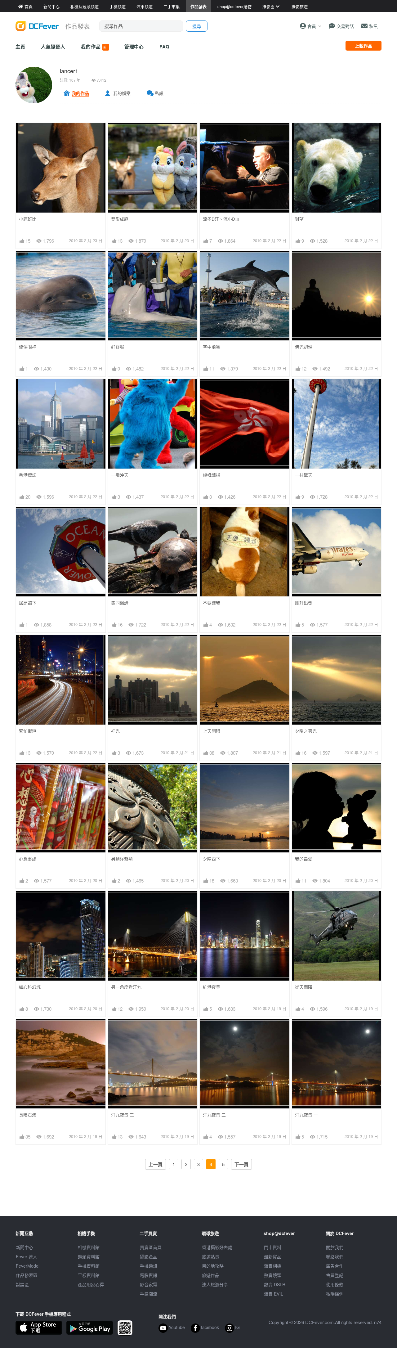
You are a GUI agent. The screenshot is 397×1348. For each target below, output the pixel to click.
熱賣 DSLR (274, 1284)
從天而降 (303, 987)
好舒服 (117, 347)
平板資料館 (89, 1275)
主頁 (20, 46)
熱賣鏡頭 (272, 1275)
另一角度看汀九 (126, 987)
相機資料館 (89, 1247)
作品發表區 (27, 1275)
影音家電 (148, 1284)
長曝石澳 (27, 1115)
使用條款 (334, 1284)
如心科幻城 (30, 987)
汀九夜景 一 (306, 1115)
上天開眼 (211, 731)
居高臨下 (27, 603)
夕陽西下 (211, 859)
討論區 (22, 1284)
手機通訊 (148, 1266)
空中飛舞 (211, 347)
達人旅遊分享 (215, 1284)
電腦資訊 (148, 1275)
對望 (299, 219)
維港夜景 (211, 987)
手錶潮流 (148, 1294)
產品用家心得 (91, 1284)
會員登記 (334, 1275)
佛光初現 (303, 347)
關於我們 (334, 1247)
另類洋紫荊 (122, 859)
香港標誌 (27, 475)
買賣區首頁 (151, 1247)
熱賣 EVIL (273, 1294)
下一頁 (241, 1164)
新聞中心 (24, 1247)
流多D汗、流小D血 (221, 219)
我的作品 (94, 46)
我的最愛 (303, 859)
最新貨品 (272, 1256)
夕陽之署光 (306, 731)
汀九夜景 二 (214, 1115)
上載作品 (363, 46)
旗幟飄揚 (211, 475)
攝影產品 (148, 1256)
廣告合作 (334, 1266)
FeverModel (27, 1266)
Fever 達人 (26, 1256)
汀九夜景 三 (122, 1115)
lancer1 (69, 71)
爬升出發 (303, 603)
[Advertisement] (198, 1202)
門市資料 (272, 1247)
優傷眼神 (27, 347)
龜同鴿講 (119, 603)
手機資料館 (89, 1266)
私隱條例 (334, 1294)
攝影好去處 (217, 1247)
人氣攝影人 (53, 46)
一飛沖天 (119, 475)
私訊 (159, 93)
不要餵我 (211, 603)
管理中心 (134, 46)
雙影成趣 (119, 219)
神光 (115, 731)
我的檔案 (122, 93)
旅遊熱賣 (210, 1256)
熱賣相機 (272, 1266)
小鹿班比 (27, 219)
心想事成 (27, 859)
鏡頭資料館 (89, 1256)
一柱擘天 (303, 475)
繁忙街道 (27, 731)
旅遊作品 (210, 1275)
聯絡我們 (334, 1256)
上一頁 (156, 1164)
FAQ (164, 46)
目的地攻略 (213, 1266)
